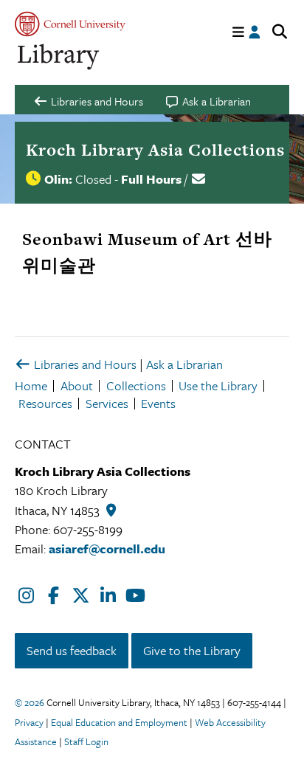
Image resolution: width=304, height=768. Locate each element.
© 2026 (29, 702)
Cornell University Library (59, 57)
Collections (136, 385)
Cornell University (70, 24)
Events (158, 403)
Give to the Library (192, 650)
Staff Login (86, 741)
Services (107, 403)
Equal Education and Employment (119, 722)
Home (31, 385)
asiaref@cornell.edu (107, 548)
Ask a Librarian (184, 364)
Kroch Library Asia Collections (155, 150)
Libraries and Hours (84, 364)
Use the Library (218, 385)
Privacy (29, 722)
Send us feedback (72, 650)
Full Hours (151, 179)
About (77, 385)
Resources (45, 403)
